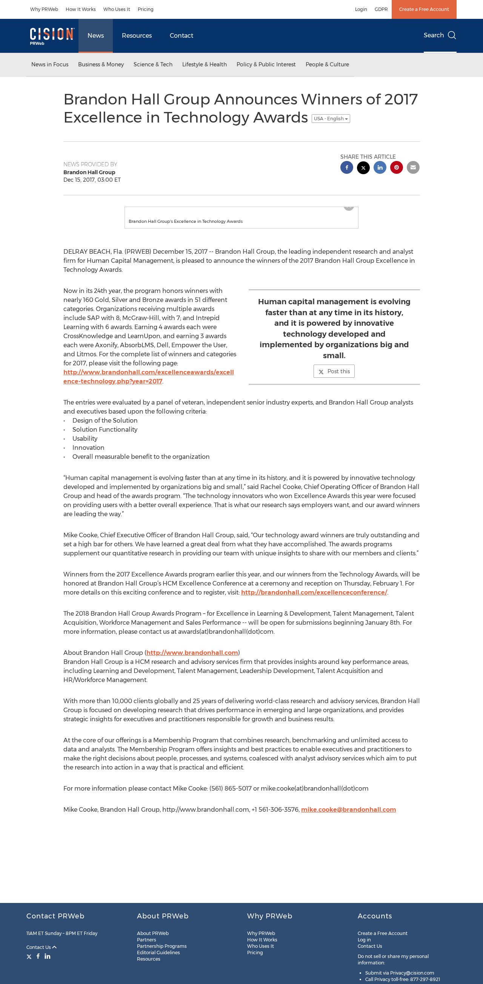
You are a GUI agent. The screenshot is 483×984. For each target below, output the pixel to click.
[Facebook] (38, 956)
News (96, 35)
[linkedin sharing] (380, 168)
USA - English (329, 118)
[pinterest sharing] (396, 168)
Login (361, 9)
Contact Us (39, 947)
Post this (339, 371)
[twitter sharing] (363, 168)
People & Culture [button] (327, 64)
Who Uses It (116, 9)
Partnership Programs (162, 946)
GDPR (381, 9)
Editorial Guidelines (158, 952)
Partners (146, 940)
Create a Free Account (424, 9)
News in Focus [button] (49, 64)
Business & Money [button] (101, 64)
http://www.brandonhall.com (192, 652)
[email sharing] (413, 168)
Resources (137, 35)
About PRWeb (153, 933)
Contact (181, 35)
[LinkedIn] (47, 956)
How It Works (81, 9)
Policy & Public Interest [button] (266, 64)
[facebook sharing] (346, 168)
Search (434, 35)
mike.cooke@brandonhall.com (348, 809)
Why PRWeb (44, 9)
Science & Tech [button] (153, 64)
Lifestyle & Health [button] (204, 64)
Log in (364, 940)
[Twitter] (30, 956)
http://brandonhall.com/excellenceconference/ (314, 592)
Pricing (146, 9)
